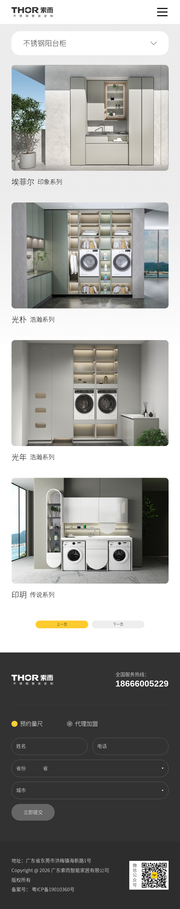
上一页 (62, 624)
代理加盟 (86, 724)
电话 (102, 746)
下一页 (118, 624)
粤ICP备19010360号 (53, 889)
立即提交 (33, 812)
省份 (21, 768)
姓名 (21, 746)
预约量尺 (31, 724)
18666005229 (142, 683)
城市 (21, 790)
